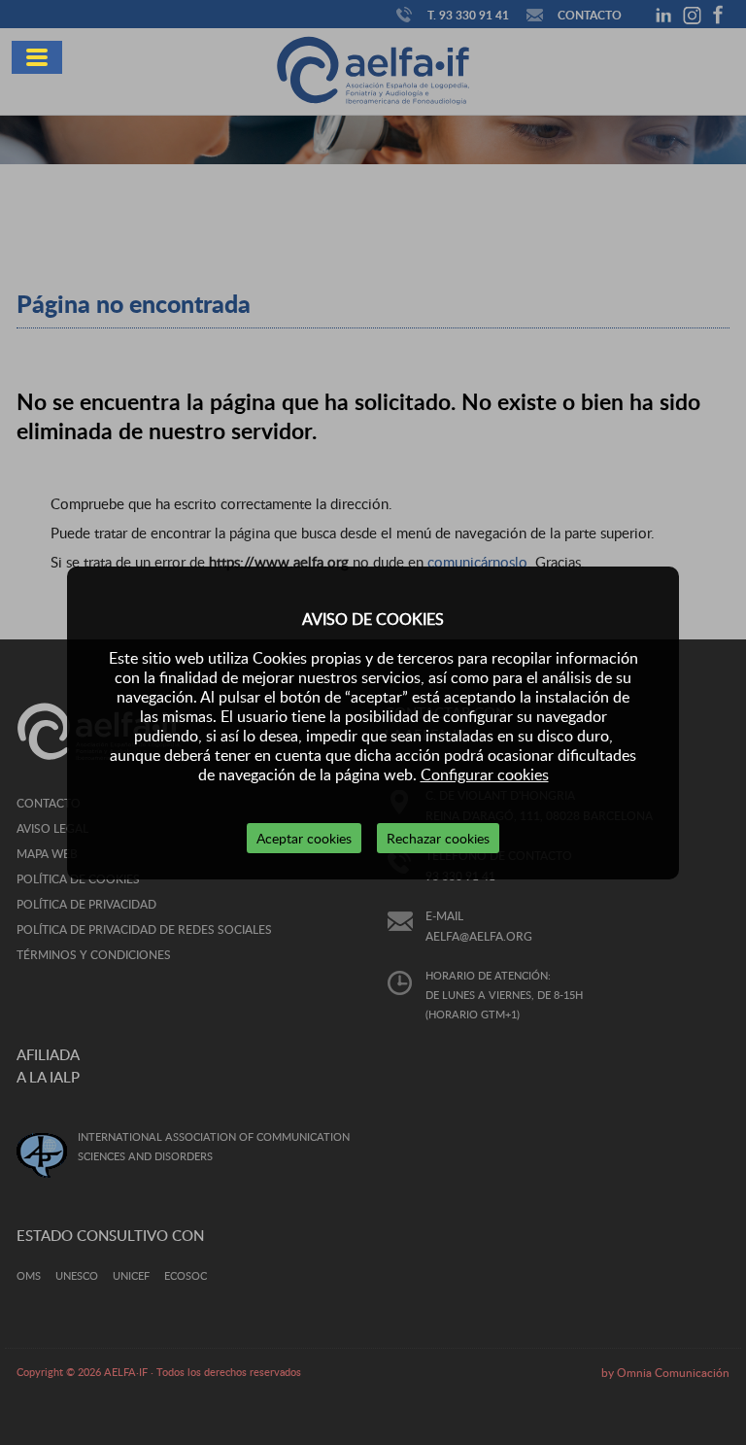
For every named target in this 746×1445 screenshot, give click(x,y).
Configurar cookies (485, 774)
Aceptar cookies (304, 838)
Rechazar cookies (438, 838)
